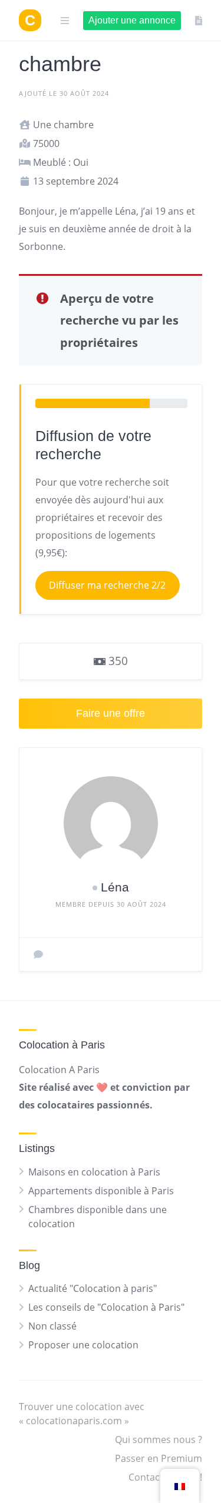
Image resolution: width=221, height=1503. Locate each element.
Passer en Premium (158, 1458)
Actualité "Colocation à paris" (92, 1288)
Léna (115, 887)
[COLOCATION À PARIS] (30, 20)
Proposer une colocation (83, 1344)
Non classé (52, 1326)
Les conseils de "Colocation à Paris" (106, 1307)
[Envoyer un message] (38, 954)
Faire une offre (110, 713)
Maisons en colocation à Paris (94, 1171)
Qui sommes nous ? (158, 1439)
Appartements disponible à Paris (101, 1190)
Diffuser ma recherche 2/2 (107, 585)
